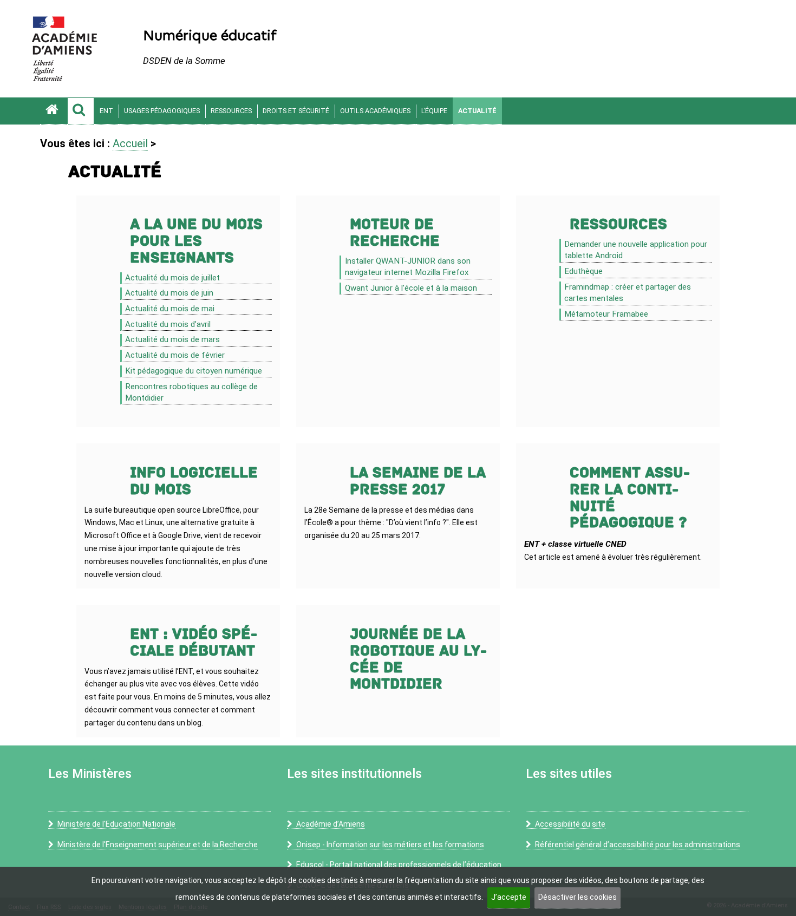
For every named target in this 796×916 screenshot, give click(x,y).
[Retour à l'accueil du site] (53, 111)
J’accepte (508, 897)
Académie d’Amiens (330, 824)
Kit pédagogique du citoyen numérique (193, 371)
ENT (106, 111)
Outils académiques (375, 111)
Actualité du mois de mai (169, 308)
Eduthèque (583, 271)
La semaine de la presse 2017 (418, 481)
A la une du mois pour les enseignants (196, 241)
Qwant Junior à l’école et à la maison (411, 288)
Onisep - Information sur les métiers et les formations (390, 844)
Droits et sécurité (296, 111)
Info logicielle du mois (194, 481)
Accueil (130, 143)
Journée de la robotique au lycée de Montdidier (418, 659)
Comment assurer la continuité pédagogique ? (630, 497)
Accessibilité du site (570, 824)
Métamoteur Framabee (606, 314)
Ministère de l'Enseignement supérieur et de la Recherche (157, 844)
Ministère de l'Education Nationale (116, 824)
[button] (80, 111)
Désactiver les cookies (577, 897)
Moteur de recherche (395, 233)
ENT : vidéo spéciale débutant (193, 642)
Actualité (477, 111)
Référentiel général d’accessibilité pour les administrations (637, 844)
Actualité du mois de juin (169, 293)
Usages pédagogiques (162, 111)
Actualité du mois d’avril (168, 324)
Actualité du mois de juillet (172, 278)
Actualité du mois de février (175, 355)
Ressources (231, 111)
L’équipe (434, 111)
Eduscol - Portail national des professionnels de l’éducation (398, 864)
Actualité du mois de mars (172, 339)
